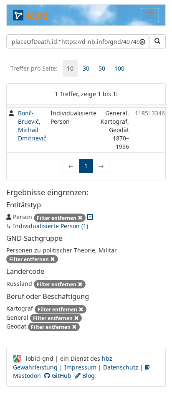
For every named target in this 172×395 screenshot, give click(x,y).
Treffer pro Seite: (34, 68)
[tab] (70, 68)
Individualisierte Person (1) (50, 226)
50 (102, 68)
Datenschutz (120, 367)
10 (70, 68)
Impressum (80, 367)
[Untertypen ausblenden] (90, 217)
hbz (107, 358)
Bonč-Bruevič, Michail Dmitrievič (32, 125)
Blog (88, 376)
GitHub (60, 376)
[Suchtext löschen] (142, 41)
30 (86, 68)
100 (119, 68)
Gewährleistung (35, 367)
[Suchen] (157, 41)
